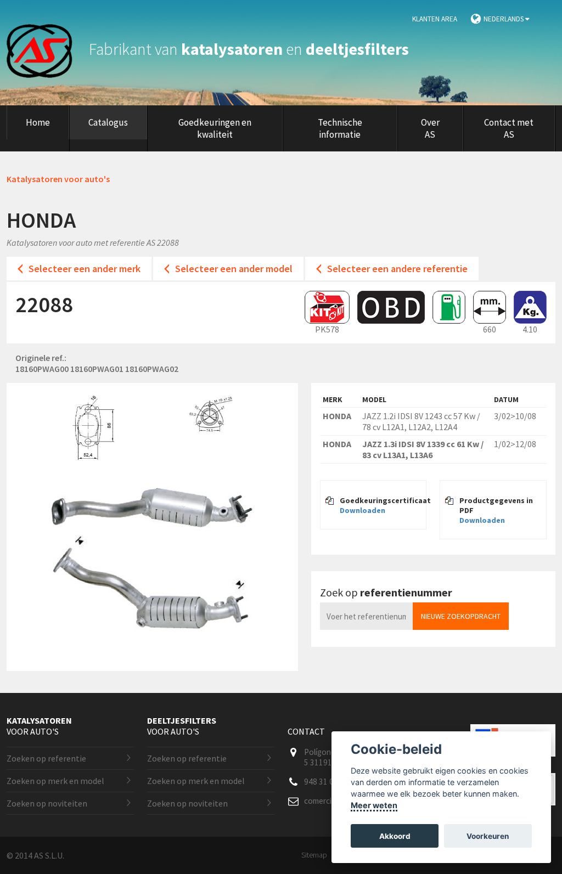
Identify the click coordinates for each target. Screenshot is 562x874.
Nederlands (504, 19)
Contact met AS (508, 128)
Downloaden (362, 510)
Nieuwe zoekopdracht (461, 616)
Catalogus (108, 122)
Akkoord (395, 836)
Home (38, 122)
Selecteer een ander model (234, 268)
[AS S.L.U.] (46, 48)
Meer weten (374, 805)
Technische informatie (340, 128)
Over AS (430, 128)
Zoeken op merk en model (55, 780)
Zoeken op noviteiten (47, 803)
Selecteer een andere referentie (397, 268)
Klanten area (434, 19)
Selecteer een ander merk (84, 268)
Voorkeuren (488, 836)
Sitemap (314, 855)
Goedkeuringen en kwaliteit (214, 128)
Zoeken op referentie (46, 758)
